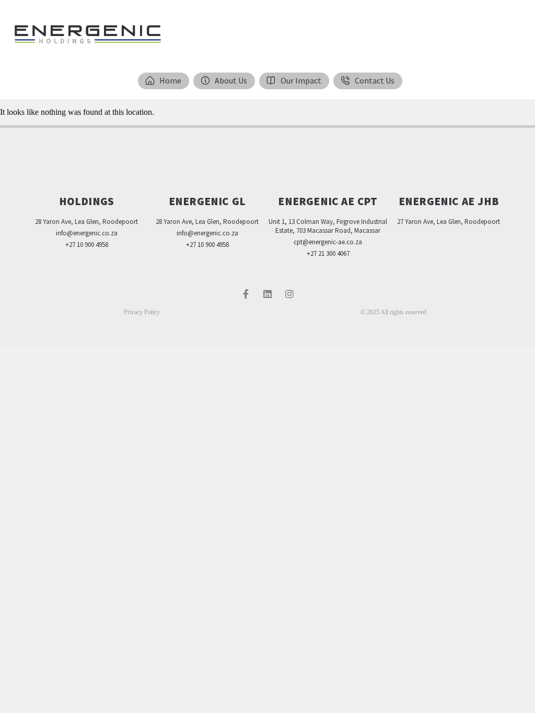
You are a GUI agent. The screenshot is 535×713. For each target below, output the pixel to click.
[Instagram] (289, 294)
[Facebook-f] (245, 294)
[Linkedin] (267, 294)
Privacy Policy (142, 312)
